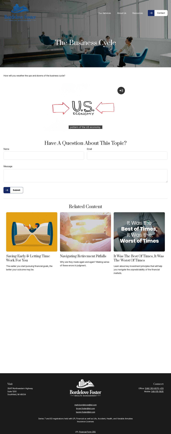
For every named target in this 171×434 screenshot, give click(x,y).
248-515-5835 (157, 391)
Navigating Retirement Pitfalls (83, 256)
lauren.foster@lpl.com (85, 412)
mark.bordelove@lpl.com (86, 405)
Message (7, 166)
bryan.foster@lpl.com (85, 408)
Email (89, 149)
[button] (104, 13)
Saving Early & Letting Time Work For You (28, 258)
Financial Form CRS (87, 432)
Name (6, 149)
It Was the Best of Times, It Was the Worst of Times (139, 258)
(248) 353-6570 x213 (154, 388)
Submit (16, 190)
